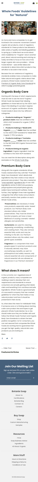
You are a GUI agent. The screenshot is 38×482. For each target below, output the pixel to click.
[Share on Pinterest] (12, 338)
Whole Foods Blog (21, 160)
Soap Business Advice (19, 441)
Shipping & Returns (19, 462)
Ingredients (19, 443)
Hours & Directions (19, 459)
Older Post (7, 348)
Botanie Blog (19, 401)
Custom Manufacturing (19, 422)
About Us (19, 395)
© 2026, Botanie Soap (18, 477)
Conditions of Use (19, 465)
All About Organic (19, 446)
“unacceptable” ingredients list (13, 182)
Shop (19, 419)
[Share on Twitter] (7, 338)
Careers (19, 407)
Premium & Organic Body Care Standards (17, 83)
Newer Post (30, 348)
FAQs (19, 438)
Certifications (19, 398)
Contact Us (19, 404)
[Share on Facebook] (2, 338)
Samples (19, 425)
